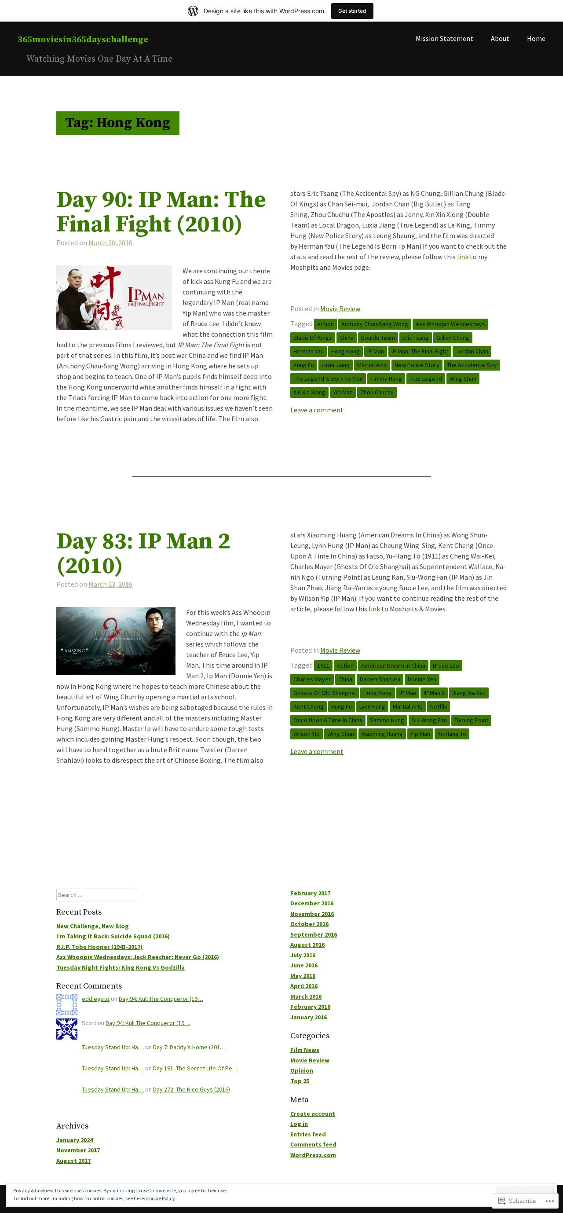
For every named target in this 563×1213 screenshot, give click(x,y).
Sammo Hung (387, 720)
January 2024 (74, 1140)
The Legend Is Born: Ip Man (328, 378)
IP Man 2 (434, 693)
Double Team (378, 338)
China (347, 338)
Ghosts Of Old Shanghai (324, 693)
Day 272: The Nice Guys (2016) (191, 1089)
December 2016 (311, 903)
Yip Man (343, 392)
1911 (323, 665)
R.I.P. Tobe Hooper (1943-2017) (99, 947)
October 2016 (309, 924)
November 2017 (78, 1150)
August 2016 (307, 944)
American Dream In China (393, 665)
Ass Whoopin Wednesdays (450, 324)
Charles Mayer (312, 679)
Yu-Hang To (452, 734)
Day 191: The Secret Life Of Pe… (195, 1068)
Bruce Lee (446, 665)
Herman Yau (308, 351)
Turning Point (471, 720)
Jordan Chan (472, 351)
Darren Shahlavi (380, 679)
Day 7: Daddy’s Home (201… (189, 1047)
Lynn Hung (372, 706)
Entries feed (308, 1134)
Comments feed (313, 1144)
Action (325, 324)
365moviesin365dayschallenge (83, 39)
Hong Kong (345, 351)
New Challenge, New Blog (92, 926)
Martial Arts (372, 365)
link (462, 256)
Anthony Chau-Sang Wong (374, 324)
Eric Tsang (415, 338)
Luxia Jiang (336, 365)
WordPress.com (313, 1155)
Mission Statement (444, 38)
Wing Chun (463, 378)
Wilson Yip (306, 734)
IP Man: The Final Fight (419, 351)
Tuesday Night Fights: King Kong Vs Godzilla (120, 967)
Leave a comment (317, 409)
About (500, 38)
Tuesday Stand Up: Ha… (113, 1047)
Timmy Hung (386, 378)
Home (536, 38)
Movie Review (340, 308)
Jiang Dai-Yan (469, 693)
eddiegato (96, 999)
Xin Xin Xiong (309, 392)
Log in (299, 1124)
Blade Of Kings (312, 338)
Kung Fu (303, 365)
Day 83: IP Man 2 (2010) (143, 554)
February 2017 (310, 893)
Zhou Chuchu (377, 392)
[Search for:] (96, 895)
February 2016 (310, 1007)
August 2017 (73, 1161)
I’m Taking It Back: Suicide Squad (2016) (113, 936)
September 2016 (313, 934)
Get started (352, 10)
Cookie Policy (160, 1198)
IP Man (375, 351)
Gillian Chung (452, 338)
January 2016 (308, 1017)
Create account (312, 1113)
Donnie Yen (422, 679)
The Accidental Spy (472, 365)
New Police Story (417, 365)
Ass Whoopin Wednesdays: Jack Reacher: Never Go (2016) (137, 957)
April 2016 (304, 986)
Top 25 (299, 1081)
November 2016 (312, 914)
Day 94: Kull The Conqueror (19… (161, 999)
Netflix (438, 706)
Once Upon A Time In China (327, 720)
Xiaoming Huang (382, 734)
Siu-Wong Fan (429, 720)
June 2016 (304, 965)
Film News (304, 1050)
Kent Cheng (308, 706)
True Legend (425, 378)
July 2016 (302, 955)
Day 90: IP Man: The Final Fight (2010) (161, 212)
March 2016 (306, 996)
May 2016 (302, 976)
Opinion (301, 1070)
